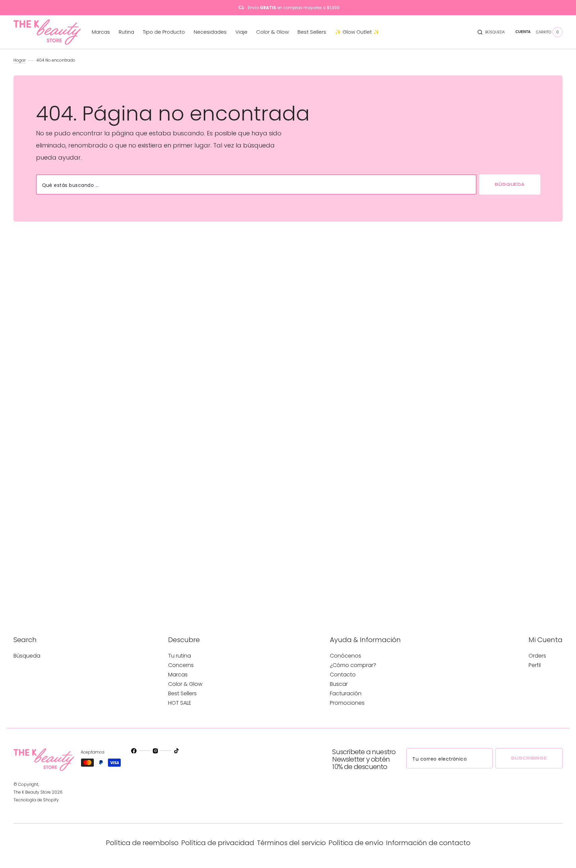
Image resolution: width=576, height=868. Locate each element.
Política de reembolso (142, 842)
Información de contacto (428, 842)
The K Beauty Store (32, 792)
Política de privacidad (217, 842)
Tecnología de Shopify (36, 800)
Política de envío (356, 842)
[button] (491, 32)
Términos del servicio (291, 842)
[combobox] (256, 184)
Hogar (19, 60)
